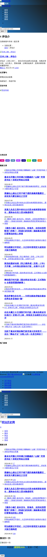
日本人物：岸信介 (8, 56)
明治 (6, 14)
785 (14, 496)
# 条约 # (13, 364)
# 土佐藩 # (22, 364)
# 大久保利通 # (26, 367)
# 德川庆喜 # (32, 364)
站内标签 (7, 383)
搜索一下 (4, 31)
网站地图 (7, 385)
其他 (6, 19)
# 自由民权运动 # (26, 356)
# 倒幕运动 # (25, 360)
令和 (7, 160)
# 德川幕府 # (15, 352)
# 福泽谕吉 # (35, 348)
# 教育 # (15, 356)
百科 (34, 160)
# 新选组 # (36, 352)
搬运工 (2, 68)
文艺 (18, 160)
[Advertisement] (23, 121)
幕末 (6, 12)
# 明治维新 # (23, 348)
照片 (29, 160)
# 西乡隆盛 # (36, 360)
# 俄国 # (15, 367)
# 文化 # (4, 364)
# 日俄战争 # (39, 356)
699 (14, 517)
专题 (6, 17)
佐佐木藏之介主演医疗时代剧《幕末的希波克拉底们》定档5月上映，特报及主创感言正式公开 (25, 315)
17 (14, 463)
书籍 (2, 160)
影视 (13, 160)
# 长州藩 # (26, 352)
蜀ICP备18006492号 (14, 374)
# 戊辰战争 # (5, 356)
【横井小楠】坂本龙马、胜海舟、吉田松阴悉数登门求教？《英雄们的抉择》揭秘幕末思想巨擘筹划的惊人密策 (25, 231)
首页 (6, 10)
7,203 (16, 68)
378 (14, 480)
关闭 (2, 555)
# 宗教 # (13, 348)
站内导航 (7, 387)
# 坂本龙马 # (5, 367)
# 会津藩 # (14, 360)
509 (14, 534)
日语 (23, 160)
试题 (39, 160)
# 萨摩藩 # (4, 352)
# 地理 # (4, 348)
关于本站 (7, 381)
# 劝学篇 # (4, 360)
